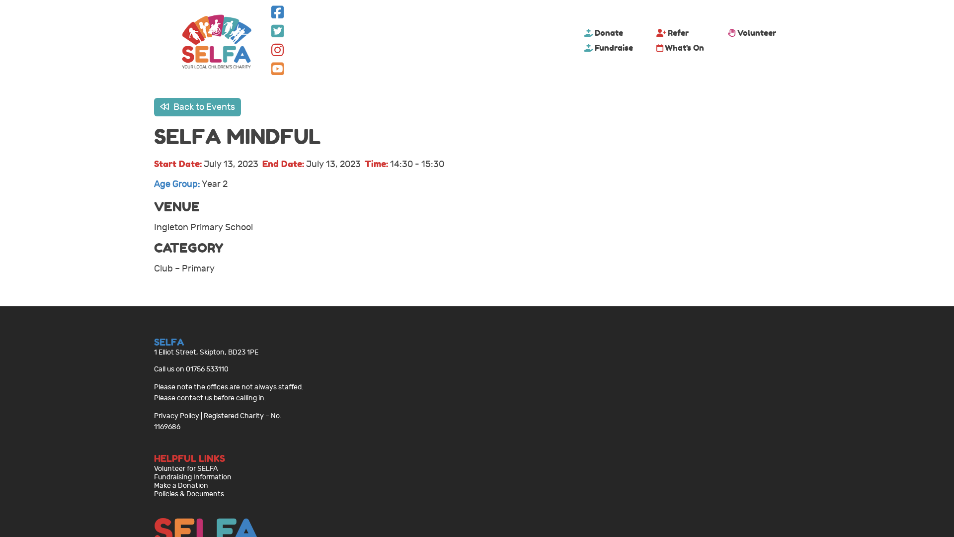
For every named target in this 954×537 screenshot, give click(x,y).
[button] (277, 14)
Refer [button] (678, 33)
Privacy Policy (176, 416)
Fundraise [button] (614, 48)
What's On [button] (684, 48)
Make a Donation (181, 485)
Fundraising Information (193, 477)
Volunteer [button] (756, 33)
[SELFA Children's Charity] (216, 43)
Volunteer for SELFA (186, 468)
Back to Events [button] (203, 107)
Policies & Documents (189, 494)
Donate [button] (609, 33)
